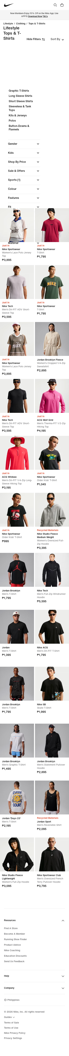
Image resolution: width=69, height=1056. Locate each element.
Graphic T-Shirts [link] (19, 90)
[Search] (55, 5)
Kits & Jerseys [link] (18, 115)
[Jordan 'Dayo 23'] (17, 797)
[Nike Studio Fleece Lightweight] (17, 854)
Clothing (20, 24)
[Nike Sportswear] (17, 225)
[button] (24, 144)
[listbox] (57, 39)
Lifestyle (8, 24)
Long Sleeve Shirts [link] (20, 95)
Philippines (13, 1000)
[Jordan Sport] (52, 797)
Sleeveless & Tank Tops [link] (20, 108)
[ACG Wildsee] (17, 453)
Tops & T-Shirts (36, 24)
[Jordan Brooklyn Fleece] (52, 339)
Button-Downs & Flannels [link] (19, 128)
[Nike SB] (52, 684)
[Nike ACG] (52, 627)
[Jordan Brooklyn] (17, 570)
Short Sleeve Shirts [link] (21, 101)
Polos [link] (12, 120)
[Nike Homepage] (9, 5)
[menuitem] (10, 1017)
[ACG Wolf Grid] (52, 396)
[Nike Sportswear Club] (52, 854)
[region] (34, 170)
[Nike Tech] (17, 282)
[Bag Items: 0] (62, 5)
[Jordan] (17, 627)
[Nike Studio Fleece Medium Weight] (52, 510)
